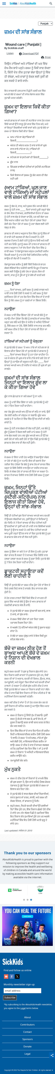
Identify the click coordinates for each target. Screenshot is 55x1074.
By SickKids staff (14, 48)
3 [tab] (31, 899)
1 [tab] (24, 899)
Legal (23, 1008)
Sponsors (27, 1039)
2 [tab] (27, 899)
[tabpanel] (15, 890)
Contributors (27, 1024)
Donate (27, 1046)
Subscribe (9, 997)
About (27, 1017)
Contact (27, 1032)
